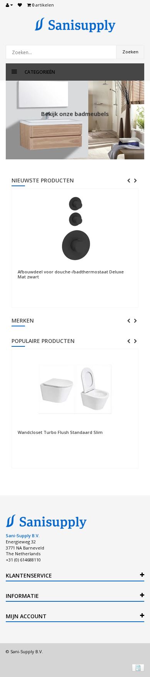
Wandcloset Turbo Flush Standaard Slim (60, 432)
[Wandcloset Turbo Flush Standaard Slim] (75, 389)
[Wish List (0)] (20, 5)
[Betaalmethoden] (138, 668)
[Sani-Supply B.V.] (75, 25)
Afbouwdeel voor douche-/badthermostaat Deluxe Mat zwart (71, 274)
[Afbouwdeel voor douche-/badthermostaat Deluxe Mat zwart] (75, 228)
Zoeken (130, 52)
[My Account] (9, 5)
